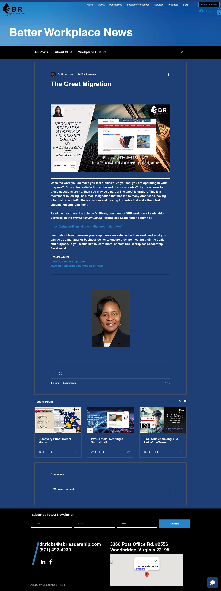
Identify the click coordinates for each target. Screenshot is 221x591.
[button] (182, 52)
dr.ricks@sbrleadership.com (70, 544)
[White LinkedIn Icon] (43, 562)
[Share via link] (75, 373)
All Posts (41, 52)
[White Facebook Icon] (50, 562)
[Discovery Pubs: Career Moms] (58, 420)
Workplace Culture (92, 52)
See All (183, 401)
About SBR (63, 52)
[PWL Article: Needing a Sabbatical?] (110, 420)
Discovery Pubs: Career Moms (55, 440)
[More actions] (168, 74)
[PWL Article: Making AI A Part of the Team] (163, 420)
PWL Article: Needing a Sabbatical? (107, 440)
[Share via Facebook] (52, 373)
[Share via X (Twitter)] (60, 373)
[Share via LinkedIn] (68, 373)
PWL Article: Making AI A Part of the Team (161, 440)
